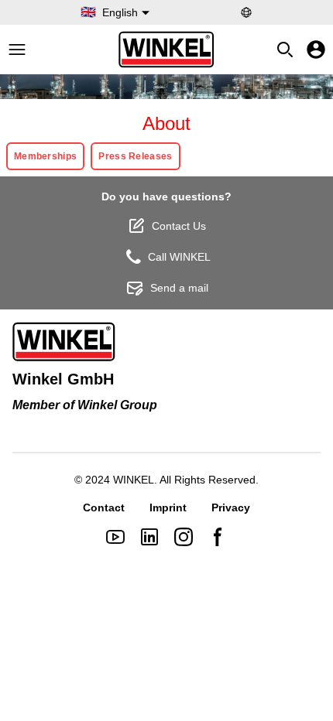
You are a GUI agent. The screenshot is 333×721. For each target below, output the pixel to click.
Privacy (230, 507)
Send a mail (179, 288)
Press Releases (135, 156)
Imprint (168, 507)
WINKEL (133, 479)
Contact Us (179, 226)
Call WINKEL (179, 257)
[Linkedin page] (149, 537)
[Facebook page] (217, 537)
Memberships (45, 156)
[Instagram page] (183, 537)
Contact (104, 507)
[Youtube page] (115, 537)
